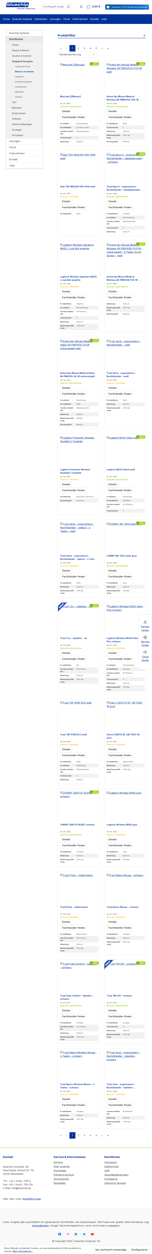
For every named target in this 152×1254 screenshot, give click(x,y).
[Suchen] (68, 7)
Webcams (19, 92)
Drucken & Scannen (21, 56)
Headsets (19, 77)
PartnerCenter (145, 628)
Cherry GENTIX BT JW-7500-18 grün (123, 736)
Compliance (111, 1178)
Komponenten (19, 113)
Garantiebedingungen (116, 1174)
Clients (15, 45)
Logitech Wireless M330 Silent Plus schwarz (123, 640)
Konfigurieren (140, 1249)
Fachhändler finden (73, 117)
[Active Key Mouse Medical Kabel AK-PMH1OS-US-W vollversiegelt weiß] (78, 354)
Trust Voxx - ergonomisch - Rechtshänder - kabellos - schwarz (121, 1086)
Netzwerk (17, 107)
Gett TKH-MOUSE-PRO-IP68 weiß (77, 186)
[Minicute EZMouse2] (78, 78)
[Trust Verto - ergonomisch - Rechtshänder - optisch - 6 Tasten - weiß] (78, 537)
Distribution (16, 39)
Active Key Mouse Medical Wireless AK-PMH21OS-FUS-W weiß (122, 98)
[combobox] (53, 7)
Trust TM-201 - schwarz (119, 995)
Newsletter (60, 1183)
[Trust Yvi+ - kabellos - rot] (78, 619)
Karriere (58, 1162)
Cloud (12, 147)
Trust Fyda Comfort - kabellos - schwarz (76, 997)
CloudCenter (145, 658)
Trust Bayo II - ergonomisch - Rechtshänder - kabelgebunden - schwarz (124, 188)
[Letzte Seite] (108, 48)
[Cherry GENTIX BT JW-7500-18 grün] (125, 716)
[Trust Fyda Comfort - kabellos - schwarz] (78, 977)
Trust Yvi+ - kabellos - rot (73, 638)
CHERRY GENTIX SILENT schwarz (77, 824)
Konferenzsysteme (23, 82)
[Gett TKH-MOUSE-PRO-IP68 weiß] (78, 168)
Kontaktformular (32, 1198)
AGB (106, 1170)
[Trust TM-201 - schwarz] (125, 977)
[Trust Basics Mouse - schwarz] (125, 888)
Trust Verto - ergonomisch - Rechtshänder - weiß (121, 374)
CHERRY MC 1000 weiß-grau (122, 556)
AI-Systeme (17, 135)
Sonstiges (17, 129)
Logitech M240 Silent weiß (121, 469)
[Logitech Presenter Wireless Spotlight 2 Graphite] (78, 451)
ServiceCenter (145, 643)
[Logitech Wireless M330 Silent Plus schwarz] (125, 619)
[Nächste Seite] (102, 48)
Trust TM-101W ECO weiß (73, 734)
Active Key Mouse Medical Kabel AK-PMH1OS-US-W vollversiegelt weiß (77, 374)
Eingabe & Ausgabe (22, 61)
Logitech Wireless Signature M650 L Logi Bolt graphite (78, 278)
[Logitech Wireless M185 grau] (125, 806)
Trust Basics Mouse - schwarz (123, 907)
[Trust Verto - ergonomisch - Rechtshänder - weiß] (125, 354)
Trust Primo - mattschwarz (74, 907)
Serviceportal (61, 1178)
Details (66, 111)
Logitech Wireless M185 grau (122, 824)
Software (16, 118)
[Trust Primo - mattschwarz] (78, 888)
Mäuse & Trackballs (24, 71)
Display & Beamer (20, 50)
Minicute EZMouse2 (70, 96)
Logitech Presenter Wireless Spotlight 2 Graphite (75, 471)
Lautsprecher (21, 87)
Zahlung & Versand (115, 1183)
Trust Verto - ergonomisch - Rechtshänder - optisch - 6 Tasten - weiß (78, 557)
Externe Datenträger (22, 124)
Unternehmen (17, 153)
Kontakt (13, 159)
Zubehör (18, 97)
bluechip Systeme (19, 33)
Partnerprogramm (64, 1174)
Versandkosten (40, 1225)
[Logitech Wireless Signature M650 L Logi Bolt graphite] (78, 258)
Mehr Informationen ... (23, 1251)
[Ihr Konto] (81, 7)
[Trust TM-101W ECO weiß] (78, 716)
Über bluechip (62, 1166)
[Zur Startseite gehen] (21, 6)
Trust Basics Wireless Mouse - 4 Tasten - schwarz (77, 1086)
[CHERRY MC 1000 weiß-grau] (125, 537)
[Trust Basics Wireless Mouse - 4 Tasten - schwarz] (78, 1065)
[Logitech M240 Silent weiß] (125, 451)
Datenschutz (111, 1166)
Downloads (60, 1170)
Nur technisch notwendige (110, 1249)
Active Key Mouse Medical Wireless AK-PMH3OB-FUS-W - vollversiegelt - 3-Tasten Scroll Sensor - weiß (123, 278)
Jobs (12, 165)
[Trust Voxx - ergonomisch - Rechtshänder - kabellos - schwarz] (125, 1065)
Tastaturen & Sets (22, 66)
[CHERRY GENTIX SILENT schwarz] (78, 806)
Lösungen (14, 141)
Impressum (110, 1162)
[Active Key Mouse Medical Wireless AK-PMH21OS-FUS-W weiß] (125, 78)
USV (14, 102)
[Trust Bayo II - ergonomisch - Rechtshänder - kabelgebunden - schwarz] (125, 168)
